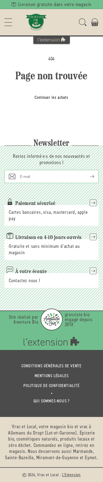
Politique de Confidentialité (51, 385)
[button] (8, 22)
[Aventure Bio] (52, 319)
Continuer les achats (51, 97)
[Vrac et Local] (36, 22)
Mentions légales (52, 376)
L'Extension (71, 475)
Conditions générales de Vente (51, 366)
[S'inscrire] (87, 176)
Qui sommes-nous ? (52, 401)
